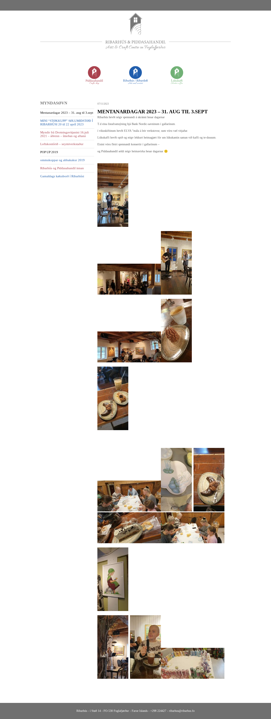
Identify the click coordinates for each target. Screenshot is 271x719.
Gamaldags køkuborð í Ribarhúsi (62, 176)
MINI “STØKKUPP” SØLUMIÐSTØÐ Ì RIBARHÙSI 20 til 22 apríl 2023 (66, 122)
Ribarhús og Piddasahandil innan (62, 168)
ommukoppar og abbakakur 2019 (62, 160)
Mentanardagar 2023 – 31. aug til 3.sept (66, 112)
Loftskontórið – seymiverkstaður (61, 144)
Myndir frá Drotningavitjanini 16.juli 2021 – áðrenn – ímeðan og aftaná (64, 134)
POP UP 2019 (49, 152)
